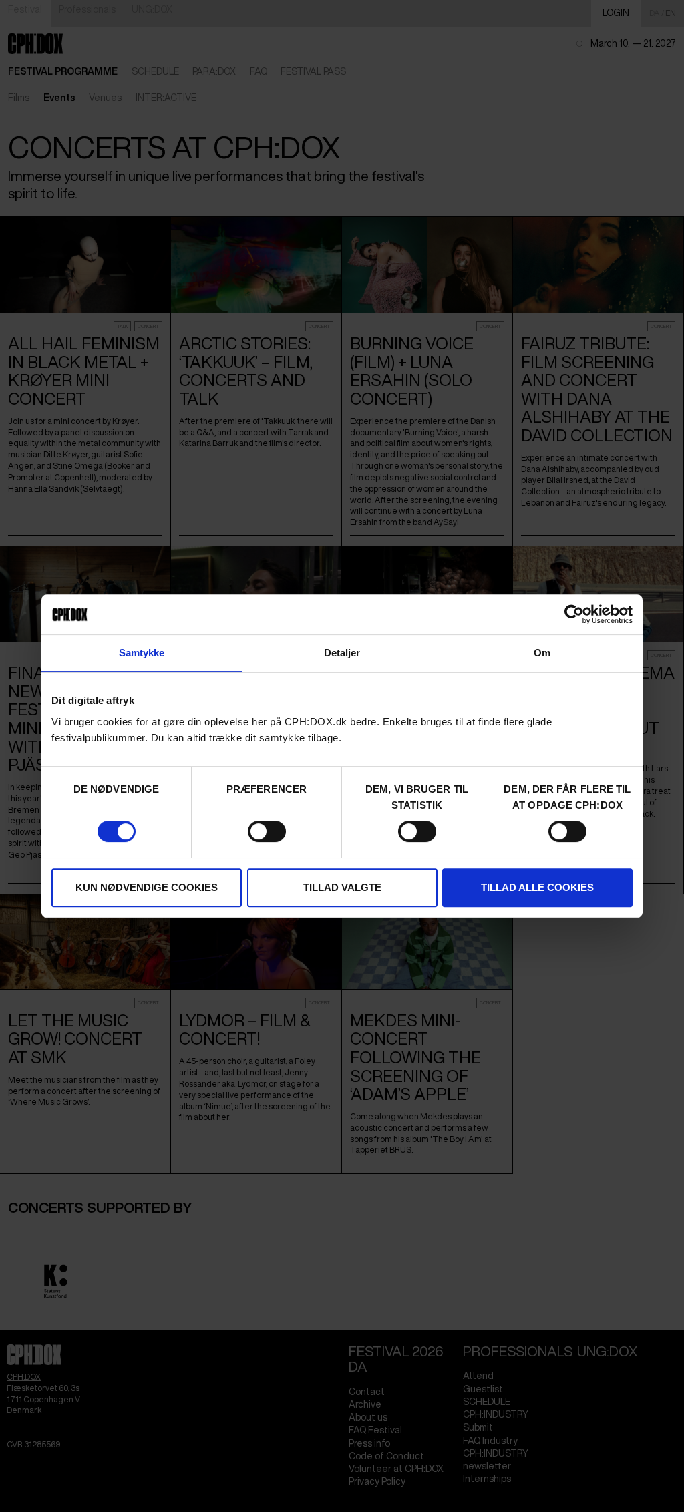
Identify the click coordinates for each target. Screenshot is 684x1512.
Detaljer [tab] (342, 652)
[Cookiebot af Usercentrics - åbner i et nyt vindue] (574, 614)
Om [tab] (542, 652)
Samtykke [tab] (142, 652)
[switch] (267, 831)
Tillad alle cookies (537, 887)
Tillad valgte (342, 887)
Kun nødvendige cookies (146, 887)
